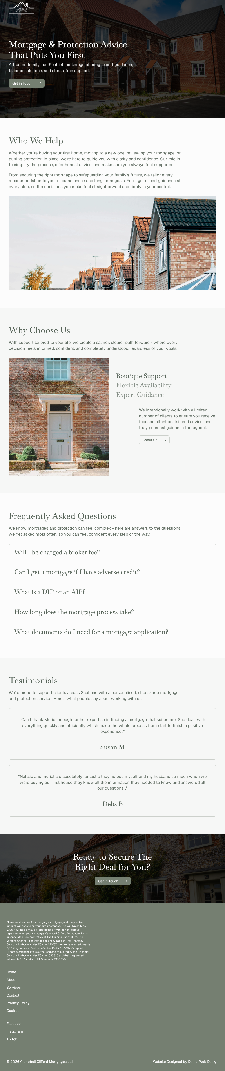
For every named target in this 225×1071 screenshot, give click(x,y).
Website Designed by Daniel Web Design (185, 1061)
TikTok (12, 1039)
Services (14, 987)
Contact (13, 995)
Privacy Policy (18, 1003)
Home (11, 972)
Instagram (15, 1031)
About (11, 979)
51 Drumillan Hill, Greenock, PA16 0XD (43, 959)
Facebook (15, 1023)
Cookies (13, 1010)
